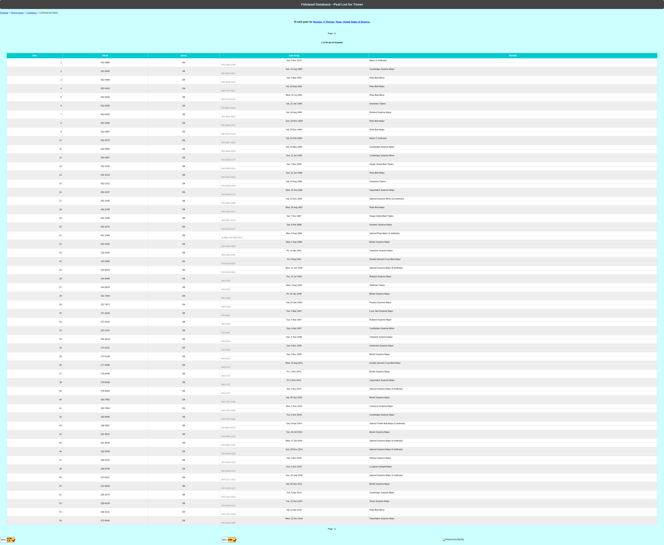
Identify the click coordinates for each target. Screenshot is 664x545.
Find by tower (17, 13)
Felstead (4, 13)
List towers (32, 13)
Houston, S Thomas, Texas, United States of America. (341, 22)
